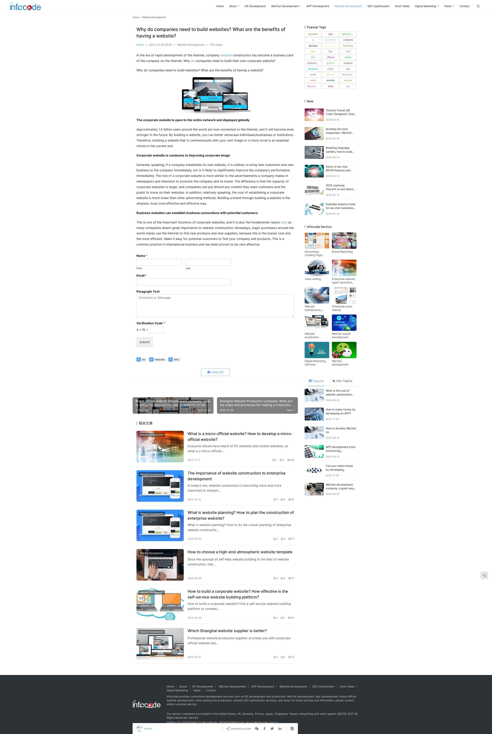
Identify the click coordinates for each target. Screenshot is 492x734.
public (330, 68)
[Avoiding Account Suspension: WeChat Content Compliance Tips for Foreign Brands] (314, 133)
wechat (348, 80)
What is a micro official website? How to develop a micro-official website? (240, 436)
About (233, 6)
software (330, 74)
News (447, 6)
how (313, 51)
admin (140, 44)
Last (188, 268)
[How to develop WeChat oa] (314, 432)
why (284, 222)
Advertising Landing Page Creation (313, 253)
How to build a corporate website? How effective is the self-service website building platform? (238, 594)
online (348, 57)
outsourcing (313, 63)
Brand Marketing (342, 251)
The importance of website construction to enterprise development (237, 476)
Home (220, 6)
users (313, 80)
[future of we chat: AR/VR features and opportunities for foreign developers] (314, 171)
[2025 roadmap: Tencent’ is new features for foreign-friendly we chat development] (314, 189)
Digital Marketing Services (315, 362)
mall (348, 51)
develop (313, 45)
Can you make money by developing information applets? (339, 469)
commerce (330, 39)
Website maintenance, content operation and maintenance (316, 308)
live (330, 51)
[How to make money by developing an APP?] (314, 414)
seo (348, 68)
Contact (465, 6)
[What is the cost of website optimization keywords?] (314, 395)
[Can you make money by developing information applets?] (314, 470)
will (348, 86)
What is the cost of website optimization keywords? (339, 394)
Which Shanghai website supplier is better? (227, 630)
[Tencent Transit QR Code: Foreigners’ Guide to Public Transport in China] (314, 114)
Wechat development (314, 86)
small (313, 74)
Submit (145, 342)
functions (348, 45)
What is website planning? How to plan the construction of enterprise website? (241, 515)
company (348, 39)
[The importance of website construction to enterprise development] (160, 486)
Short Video (402, 6)
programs (313, 68)
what (330, 86)
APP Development (318, 6)
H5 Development (255, 6)
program (348, 63)
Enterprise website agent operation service (343, 280)
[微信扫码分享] (256, 728)
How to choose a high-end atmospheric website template (240, 552)
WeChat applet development (341, 335)
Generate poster (240, 728)
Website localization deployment (312, 335)
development (332, 45)
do (193, 61)
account (313, 33)
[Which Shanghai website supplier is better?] (160, 643)
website (226, 55)
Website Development (348, 6)
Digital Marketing (425, 6)
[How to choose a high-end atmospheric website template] (160, 565)
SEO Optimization (378, 6)
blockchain (348, 33)
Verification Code (150, 323)
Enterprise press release (342, 308)
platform (330, 63)
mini (313, 57)
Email (141, 275)
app (330, 33)
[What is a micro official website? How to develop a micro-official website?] (160, 446)
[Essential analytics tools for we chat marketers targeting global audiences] (314, 208)
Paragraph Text (148, 291)
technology (348, 74)
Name (142, 256)
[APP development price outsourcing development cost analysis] (314, 451)
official (330, 57)
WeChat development (340, 362)
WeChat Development (284, 6)
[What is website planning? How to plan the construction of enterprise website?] (160, 525)
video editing (313, 278)
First (139, 268)
